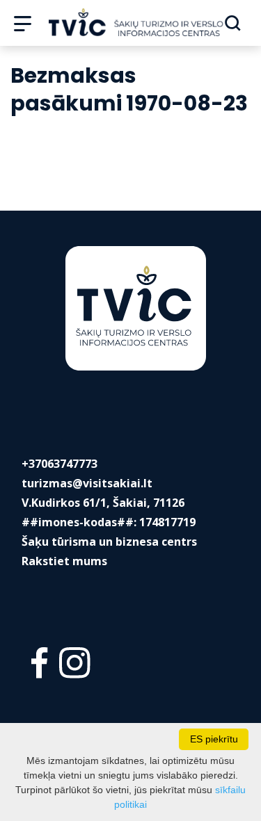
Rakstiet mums (64, 561)
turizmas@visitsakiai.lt (87, 483)
